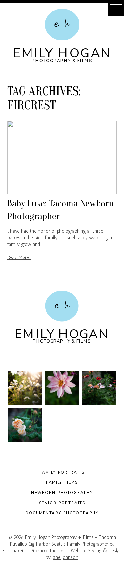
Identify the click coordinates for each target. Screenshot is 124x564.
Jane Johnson (65, 557)
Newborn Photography (62, 492)
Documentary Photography (62, 513)
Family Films (62, 482)
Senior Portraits (62, 502)
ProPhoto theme (47, 550)
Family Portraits (62, 472)
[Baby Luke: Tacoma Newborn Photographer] (62, 157)
